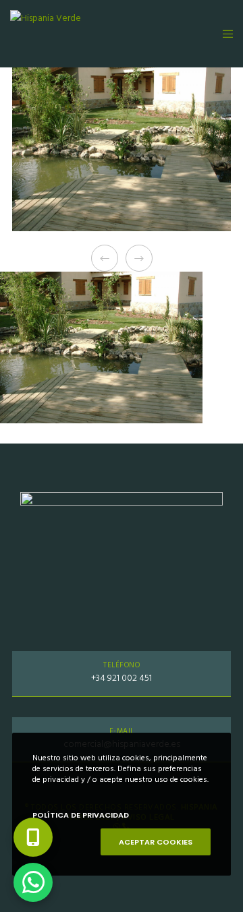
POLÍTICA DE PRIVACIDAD (80, 815)
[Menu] (224, 33)
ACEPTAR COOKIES (155, 842)
